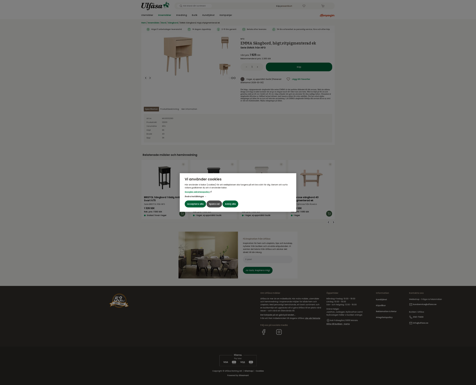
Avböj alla (230, 203)
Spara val (214, 203)
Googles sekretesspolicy (197, 192)
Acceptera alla (195, 203)
